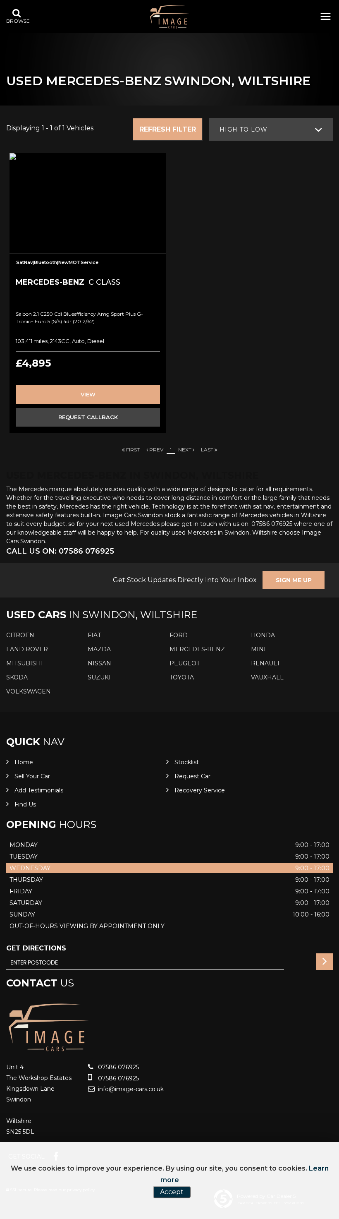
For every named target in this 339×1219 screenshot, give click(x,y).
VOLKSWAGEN (28, 691)
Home (23, 762)
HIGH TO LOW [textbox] (243, 129)
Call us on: (60, 551)
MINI (258, 649)
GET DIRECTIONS (36, 948)
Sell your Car (32, 776)
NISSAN (99, 663)
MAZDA (99, 649)
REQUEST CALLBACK (88, 417)
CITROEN (20, 635)
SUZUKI (99, 677)
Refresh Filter (167, 129)
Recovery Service (199, 790)
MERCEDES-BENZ (197, 649)
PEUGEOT (185, 663)
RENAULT (265, 663)
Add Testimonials (38, 790)
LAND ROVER (27, 649)
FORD (179, 635)
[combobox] (271, 129)
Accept (172, 1192)
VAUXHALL (267, 677)
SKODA (17, 677)
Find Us (25, 804)
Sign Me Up (294, 580)
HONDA (263, 635)
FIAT (94, 635)
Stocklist (186, 762)
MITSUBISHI (24, 663)
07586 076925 (117, 1067)
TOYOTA (182, 677)
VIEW (88, 394)
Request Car (192, 776)
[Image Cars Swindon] (169, 17)
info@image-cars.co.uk (130, 1089)
